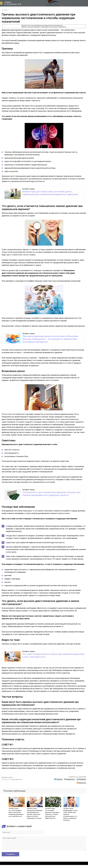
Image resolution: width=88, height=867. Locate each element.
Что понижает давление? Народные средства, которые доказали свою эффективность (52, 814)
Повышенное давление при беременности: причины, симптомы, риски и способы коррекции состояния (34, 814)
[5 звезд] (10, 779)
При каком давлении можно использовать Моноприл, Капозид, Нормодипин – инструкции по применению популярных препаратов (50, 339)
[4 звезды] (8, 779)
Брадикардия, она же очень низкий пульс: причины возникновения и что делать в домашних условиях (70, 815)
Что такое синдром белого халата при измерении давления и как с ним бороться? (16, 813)
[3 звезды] (6, 779)
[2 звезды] (4, 779)
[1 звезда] (3, 779)
